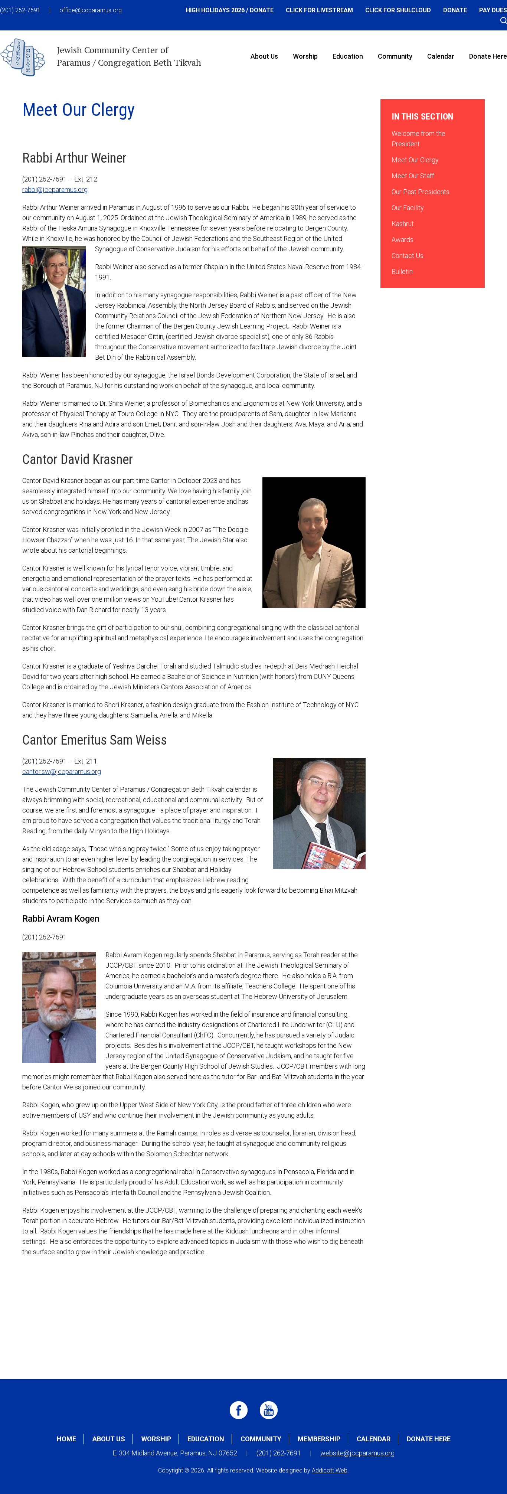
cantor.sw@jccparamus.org (61, 771)
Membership (319, 1439)
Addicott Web (329, 1470)
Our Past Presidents (420, 192)
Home (66, 1439)
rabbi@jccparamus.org (55, 189)
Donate (455, 10)
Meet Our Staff (413, 176)
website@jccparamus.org (357, 1453)
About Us (264, 56)
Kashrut (403, 224)
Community (395, 56)
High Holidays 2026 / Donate (230, 10)
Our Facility (408, 208)
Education (348, 56)
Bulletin (402, 271)
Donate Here (429, 1439)
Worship (305, 56)
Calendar (440, 56)
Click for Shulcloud (398, 10)
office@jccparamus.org (90, 10)
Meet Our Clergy (415, 160)
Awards (402, 239)
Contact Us (407, 255)
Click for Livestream (319, 10)
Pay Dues (493, 10)
